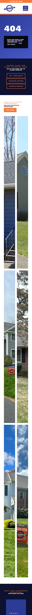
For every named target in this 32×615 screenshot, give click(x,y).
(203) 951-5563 (16, 1)
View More (10, 110)
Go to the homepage (14, 42)
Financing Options (16, 81)
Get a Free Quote (16, 75)
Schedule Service (16, 86)
